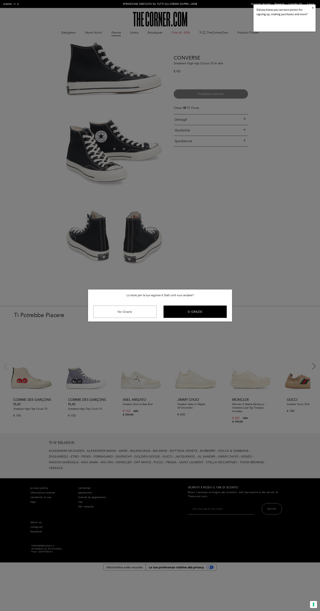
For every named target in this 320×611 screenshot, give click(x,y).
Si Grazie (195, 312)
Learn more (269, 24)
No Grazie (125, 312)
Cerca (310, 4)
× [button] (313, 7)
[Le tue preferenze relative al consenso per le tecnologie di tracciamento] (313, 604)
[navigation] (11, 4)
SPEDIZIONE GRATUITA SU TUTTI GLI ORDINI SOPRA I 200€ (160, 4)
